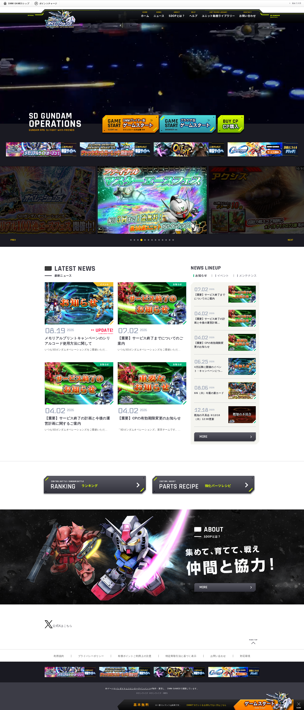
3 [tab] (138, 240)
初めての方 (296, 3)
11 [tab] (166, 240)
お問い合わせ (218, 656)
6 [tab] (148, 240)
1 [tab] (131, 240)
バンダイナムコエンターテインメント (133, 688)
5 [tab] (145, 240)
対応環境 (245, 656)
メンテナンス (248, 275)
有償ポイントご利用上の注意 (134, 656)
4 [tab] (141, 240)
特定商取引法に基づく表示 (181, 656)
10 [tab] (162, 240)
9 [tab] (159, 240)
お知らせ (201, 275)
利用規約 (59, 656)
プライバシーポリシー (91, 656)
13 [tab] (173, 240)
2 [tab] (134, 240)
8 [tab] (155, 240)
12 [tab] (169, 240)
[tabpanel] (152, 200)
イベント (223, 275)
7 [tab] (152, 240)
